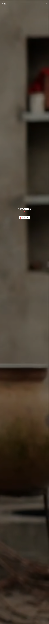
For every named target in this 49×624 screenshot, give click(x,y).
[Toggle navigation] (47, 3)
